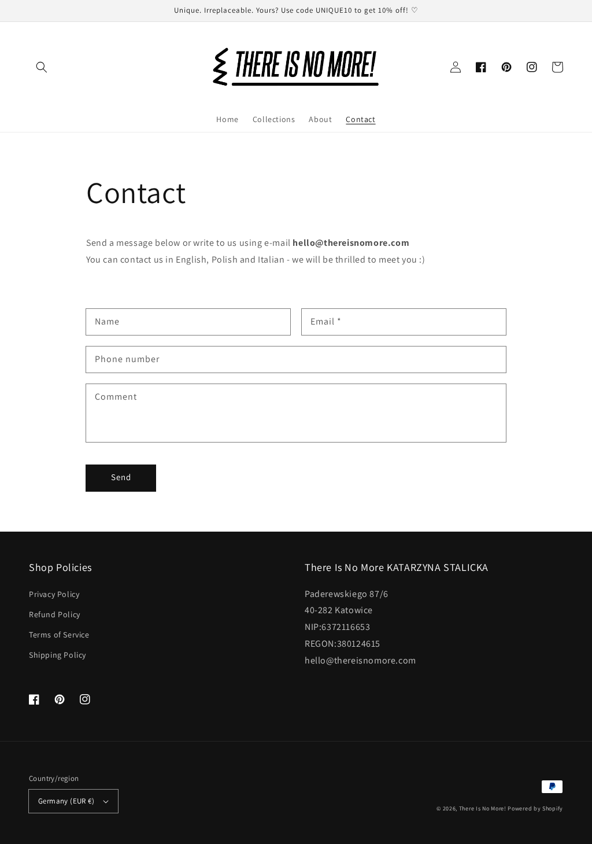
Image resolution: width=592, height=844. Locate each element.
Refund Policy (54, 614)
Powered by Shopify (535, 808)
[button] (41, 67)
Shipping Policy (57, 655)
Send (121, 476)
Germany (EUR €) (66, 801)
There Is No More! (482, 808)
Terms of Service (59, 634)
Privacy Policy (54, 594)
